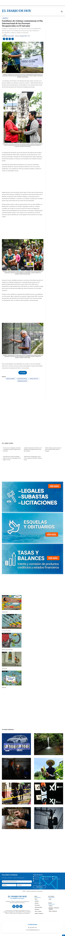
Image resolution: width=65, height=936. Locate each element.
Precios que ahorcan (7, 649)
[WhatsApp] (12, 39)
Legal (50, 899)
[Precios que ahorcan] (11, 640)
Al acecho (4, 668)
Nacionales (37, 877)
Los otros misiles (6, 631)
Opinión (56, 877)
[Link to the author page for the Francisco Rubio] (5, 35)
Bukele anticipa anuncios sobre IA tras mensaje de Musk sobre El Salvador (53, 449)
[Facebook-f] (13, 906)
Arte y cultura (57, 879)
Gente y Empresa (39, 913)
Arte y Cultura (38, 911)
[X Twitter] (9, 39)
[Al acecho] (11, 659)
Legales (50, 905)
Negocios (37, 879)
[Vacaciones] (11, 602)
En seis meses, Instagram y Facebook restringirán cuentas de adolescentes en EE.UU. (12, 449)
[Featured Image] (16, 754)
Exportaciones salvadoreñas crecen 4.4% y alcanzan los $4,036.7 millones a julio (33, 458)
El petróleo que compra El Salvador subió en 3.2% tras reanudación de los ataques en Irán (12, 458)
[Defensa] (11, 678)
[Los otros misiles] (11, 621)
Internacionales (48, 877)
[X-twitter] (20, 906)
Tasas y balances (53, 911)
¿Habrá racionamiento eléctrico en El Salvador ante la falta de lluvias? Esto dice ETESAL (33, 449)
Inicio (36, 899)
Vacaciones (5, 612)
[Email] (7, 39)
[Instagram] (17, 906)
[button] (61, 11)
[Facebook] (4, 39)
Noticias (37, 901)
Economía (37, 905)
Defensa (4, 687)
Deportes (46, 879)
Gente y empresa (38, 883)
